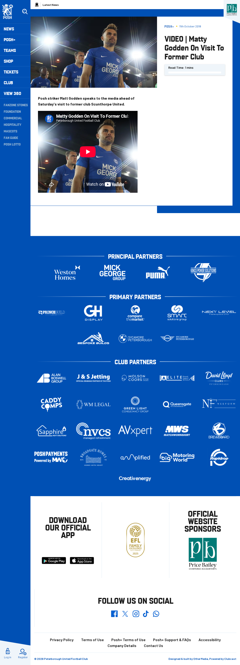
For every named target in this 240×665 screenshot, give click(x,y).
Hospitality (12, 124)
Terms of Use (92, 639)
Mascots (10, 131)
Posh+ (9, 39)
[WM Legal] (93, 404)
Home (36, 4)
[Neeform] (219, 404)
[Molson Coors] (135, 378)
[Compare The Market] (135, 313)
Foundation (12, 111)
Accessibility (210, 639)
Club (8, 82)
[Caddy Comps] (51, 404)
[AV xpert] (135, 431)
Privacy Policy (62, 639)
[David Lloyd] (219, 378)
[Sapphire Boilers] (51, 431)
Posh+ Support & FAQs (172, 639)
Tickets (11, 72)
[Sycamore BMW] (135, 338)
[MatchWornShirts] (177, 431)
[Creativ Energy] (135, 478)
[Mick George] (112, 272)
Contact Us (153, 645)
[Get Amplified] (135, 457)
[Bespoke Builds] (93, 338)
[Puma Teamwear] (158, 272)
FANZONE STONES (16, 104)
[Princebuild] (51, 313)
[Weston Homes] (67, 272)
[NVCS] (93, 431)
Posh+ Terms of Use (128, 639)
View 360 (12, 93)
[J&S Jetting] (93, 378)
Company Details (122, 645)
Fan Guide (11, 137)
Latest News (51, 4)
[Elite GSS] (177, 378)
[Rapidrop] (219, 457)
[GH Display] (93, 313)
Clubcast (230, 658)
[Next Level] (219, 312)
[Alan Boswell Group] (51, 378)
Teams (10, 50)
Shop (8, 61)
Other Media (200, 658)
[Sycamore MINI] (177, 338)
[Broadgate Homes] (93, 457)
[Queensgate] (177, 404)
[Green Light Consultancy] (135, 404)
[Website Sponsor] (232, 10)
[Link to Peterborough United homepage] (9, 11)
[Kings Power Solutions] (203, 272)
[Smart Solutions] (177, 313)
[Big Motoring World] (177, 457)
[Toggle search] (25, 12)
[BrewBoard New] (219, 431)
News (9, 29)
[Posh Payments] (51, 457)
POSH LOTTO (12, 144)
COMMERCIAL (13, 118)
